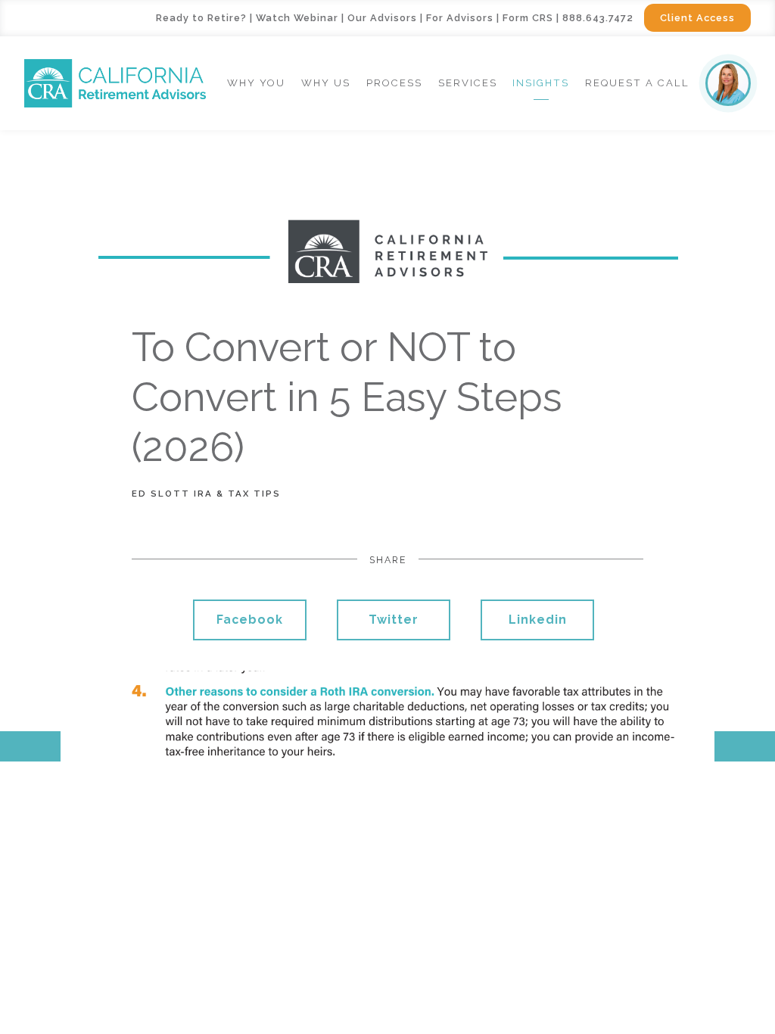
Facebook (249, 619)
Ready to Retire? (201, 17)
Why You (256, 83)
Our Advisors (382, 17)
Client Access (697, 17)
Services (467, 83)
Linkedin (538, 619)
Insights (540, 83)
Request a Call (637, 83)
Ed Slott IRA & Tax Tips (206, 493)
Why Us (325, 83)
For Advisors (459, 17)
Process (394, 83)
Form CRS (528, 17)
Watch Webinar (297, 17)
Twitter (394, 619)
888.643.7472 (597, 17)
